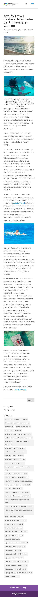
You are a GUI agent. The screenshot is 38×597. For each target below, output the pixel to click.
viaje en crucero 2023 (11, 535)
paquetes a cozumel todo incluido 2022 (16, 477)
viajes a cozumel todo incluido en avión (16, 561)
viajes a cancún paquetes (12, 539)
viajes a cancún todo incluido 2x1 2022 (16, 543)
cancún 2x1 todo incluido (23, 427)
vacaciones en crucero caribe (13, 528)
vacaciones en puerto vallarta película (16, 532)
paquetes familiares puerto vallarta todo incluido (17, 501)
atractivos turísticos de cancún (14, 423)
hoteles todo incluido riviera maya (15, 459)
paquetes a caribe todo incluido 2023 (16, 473)
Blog (24, 588)
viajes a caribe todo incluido (13, 550)
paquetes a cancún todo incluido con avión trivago (17, 468)
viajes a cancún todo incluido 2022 (15, 546)
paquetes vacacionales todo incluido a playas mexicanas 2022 (18, 511)
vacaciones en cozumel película (14, 524)
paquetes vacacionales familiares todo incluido (19, 506)
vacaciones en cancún (16, 517)
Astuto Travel (11, 30)
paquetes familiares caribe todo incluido (17, 492)
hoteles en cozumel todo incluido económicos (18, 438)
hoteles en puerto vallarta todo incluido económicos (16, 443)
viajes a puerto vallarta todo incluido (16, 569)
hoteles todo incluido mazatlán (14, 456)
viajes (21, 535)
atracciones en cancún (21, 419)
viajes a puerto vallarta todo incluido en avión (18, 573)
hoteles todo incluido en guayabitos (15, 452)
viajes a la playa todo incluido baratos (16, 565)
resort (6, 517)
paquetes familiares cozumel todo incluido (17, 496)
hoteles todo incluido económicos (15, 448)
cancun (27, 423)
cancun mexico (9, 427)
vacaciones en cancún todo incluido (15, 520)
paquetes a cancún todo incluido (14, 463)
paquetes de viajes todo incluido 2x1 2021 (17, 485)
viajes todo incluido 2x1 (12, 576)
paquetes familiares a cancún (13, 488)
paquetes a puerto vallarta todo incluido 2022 (18, 481)
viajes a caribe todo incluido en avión (16, 554)
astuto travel (8, 419)
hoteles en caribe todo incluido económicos (18, 434)
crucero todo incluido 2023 (13, 430)
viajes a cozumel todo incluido (14, 558)
